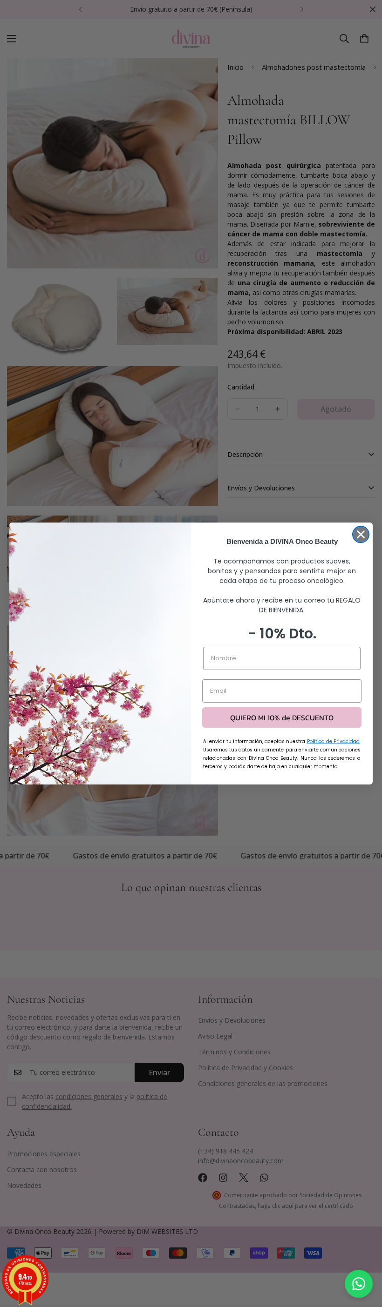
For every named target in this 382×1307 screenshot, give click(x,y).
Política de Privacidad (333, 741)
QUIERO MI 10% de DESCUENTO (282, 717)
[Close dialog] (361, 534)
